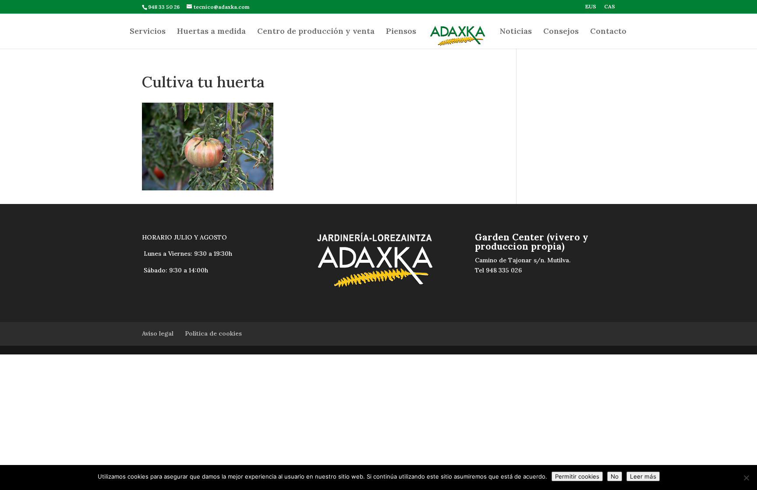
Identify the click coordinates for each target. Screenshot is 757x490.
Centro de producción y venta (316, 32)
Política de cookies (213, 333)
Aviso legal (157, 333)
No (615, 476)
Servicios (148, 32)
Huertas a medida (211, 32)
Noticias (516, 32)
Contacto (608, 32)
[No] (746, 477)
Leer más (643, 476)
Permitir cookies (577, 476)
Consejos (561, 32)
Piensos (401, 32)
